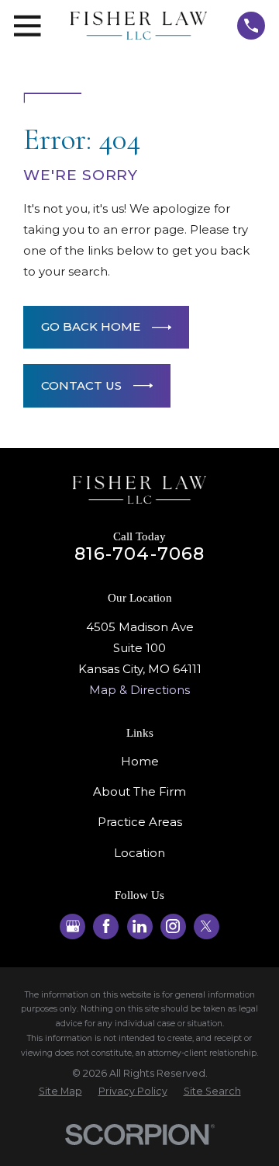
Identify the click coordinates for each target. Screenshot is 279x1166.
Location (139, 852)
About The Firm (139, 791)
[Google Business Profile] (73, 926)
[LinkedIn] (139, 926)
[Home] (139, 26)
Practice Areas (140, 821)
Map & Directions (139, 689)
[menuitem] (60, 1092)
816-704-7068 (139, 553)
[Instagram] (173, 926)
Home (140, 761)
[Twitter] (206, 926)
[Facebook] (106, 926)
